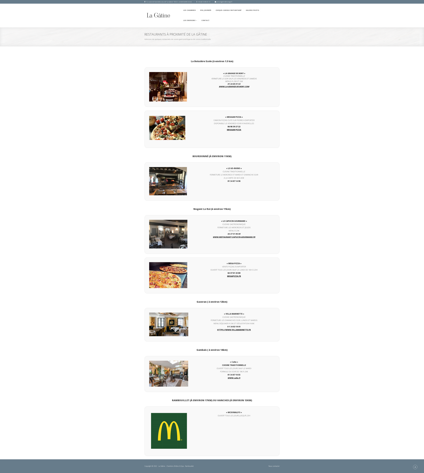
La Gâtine (158, 15)
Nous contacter (274, 466)
